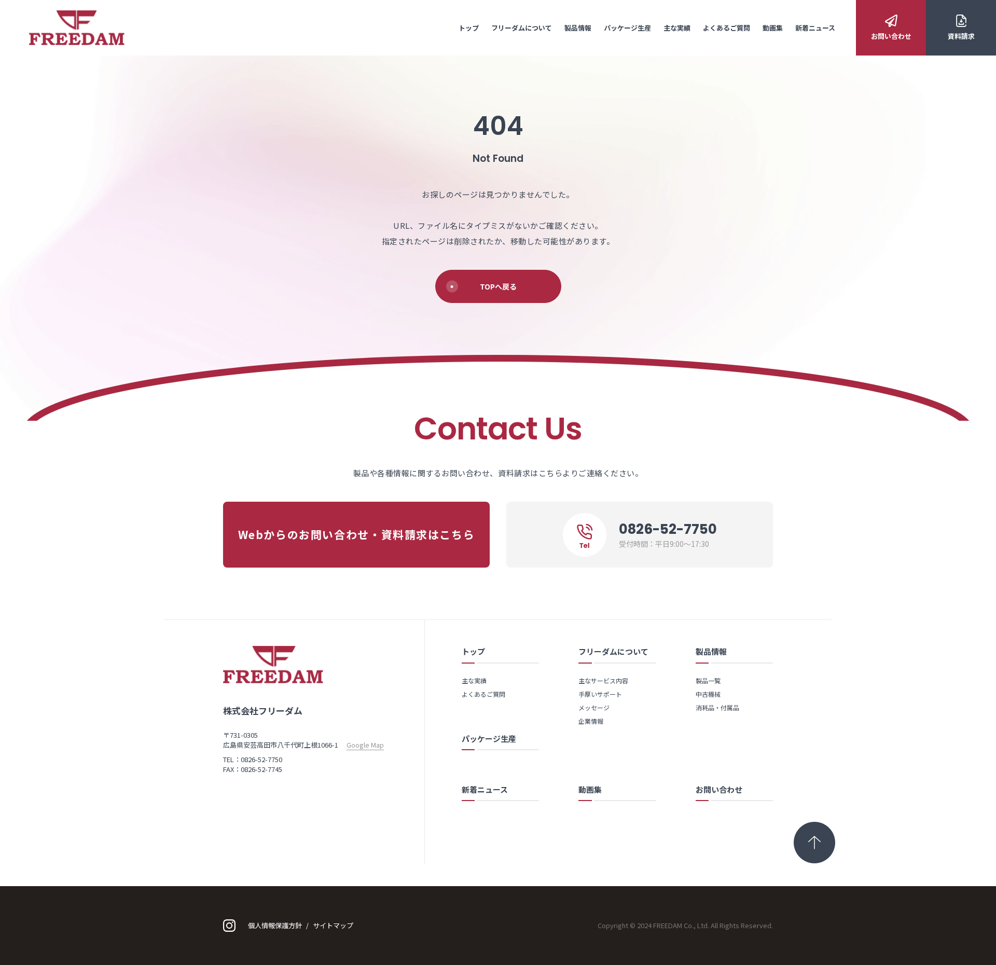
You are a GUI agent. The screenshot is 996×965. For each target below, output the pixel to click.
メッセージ (594, 707)
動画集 (773, 28)
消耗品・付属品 (717, 707)
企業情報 (590, 720)
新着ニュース (815, 28)
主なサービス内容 (603, 680)
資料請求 (961, 36)
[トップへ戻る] (814, 842)
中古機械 (708, 694)
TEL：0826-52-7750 (252, 759)
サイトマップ (333, 925)
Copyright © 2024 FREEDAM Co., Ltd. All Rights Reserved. (685, 925)
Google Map (365, 745)
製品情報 (577, 28)
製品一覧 (708, 680)
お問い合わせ (891, 36)
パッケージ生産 (627, 28)
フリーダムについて (521, 28)
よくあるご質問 (726, 28)
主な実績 (676, 28)
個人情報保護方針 (275, 925)
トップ (469, 28)
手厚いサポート (600, 694)
